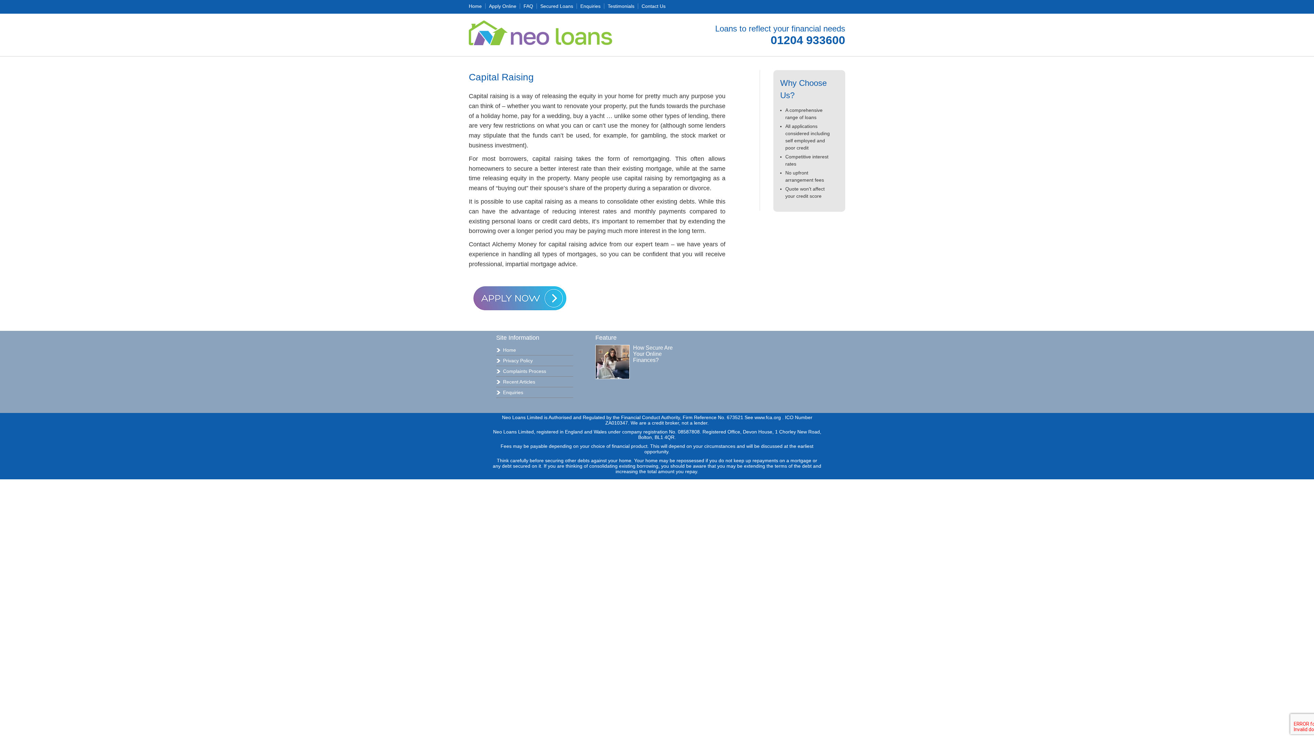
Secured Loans (556, 6)
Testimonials (621, 6)
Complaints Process (524, 371)
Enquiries (590, 6)
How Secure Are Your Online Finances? (653, 354)
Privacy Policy (518, 360)
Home (475, 6)
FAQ (528, 6)
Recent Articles (519, 382)
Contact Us (654, 6)
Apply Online (502, 6)
